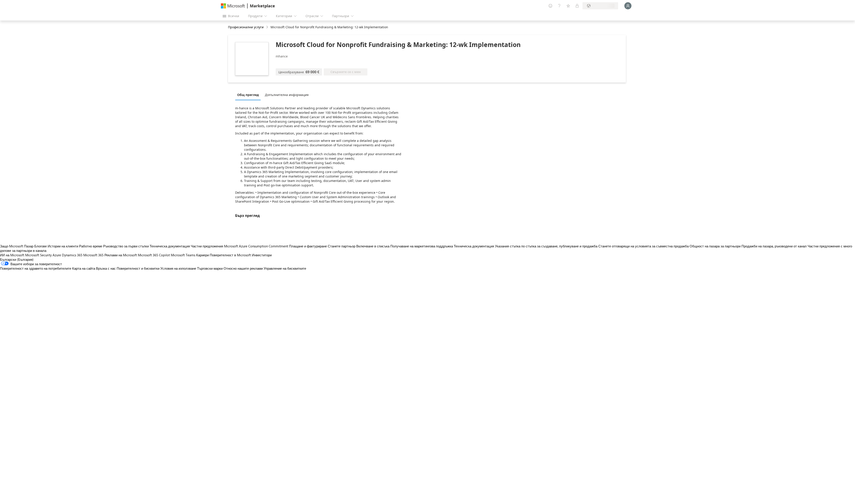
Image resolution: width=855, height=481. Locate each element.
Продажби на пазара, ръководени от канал (774, 246)
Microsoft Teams (183, 255)
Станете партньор (341, 246)
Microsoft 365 (93, 255)
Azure (57, 255)
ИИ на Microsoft (12, 255)
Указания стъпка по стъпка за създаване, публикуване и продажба (546, 246)
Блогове (40, 246)
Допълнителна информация (287, 95)
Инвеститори (262, 255)
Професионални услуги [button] (246, 27)
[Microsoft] (233, 5)
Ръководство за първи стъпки (126, 246)
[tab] (249, 95)
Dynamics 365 (72, 255)
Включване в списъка (372, 246)
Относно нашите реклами (243, 268)
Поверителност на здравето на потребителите (35, 268)
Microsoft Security (38, 255)
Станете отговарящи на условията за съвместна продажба (643, 246)
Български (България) (17, 259)
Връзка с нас (106, 268)
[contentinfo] (267, 27)
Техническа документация (170, 246)
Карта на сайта (83, 268)
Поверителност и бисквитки (138, 268)
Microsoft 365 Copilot (154, 255)
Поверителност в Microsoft (230, 255)
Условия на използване (178, 268)
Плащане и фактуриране (308, 246)
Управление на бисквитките (285, 268)
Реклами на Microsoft (120, 255)
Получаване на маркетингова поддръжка (421, 246)
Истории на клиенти (63, 246)
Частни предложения (207, 246)
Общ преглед (248, 95)
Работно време (90, 246)
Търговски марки (210, 268)
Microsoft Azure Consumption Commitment (256, 246)
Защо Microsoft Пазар (16, 246)
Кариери (202, 255)
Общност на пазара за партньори (715, 246)
